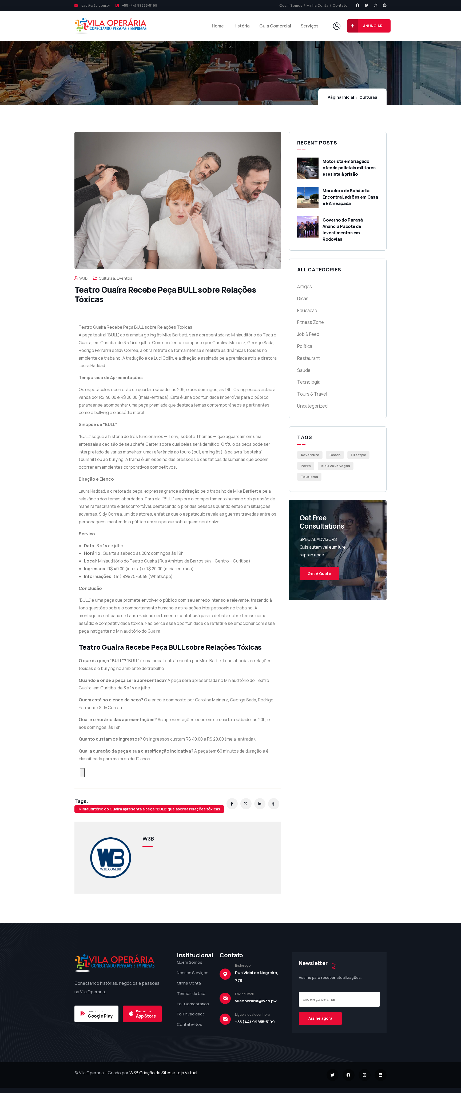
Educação (307, 310)
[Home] (110, 25)
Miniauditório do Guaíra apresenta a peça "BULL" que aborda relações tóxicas (149, 808)
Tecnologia (308, 382)
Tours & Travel (312, 394)
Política (304, 346)
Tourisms (309, 476)
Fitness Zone (310, 322)
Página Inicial (341, 97)
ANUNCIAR (373, 25)
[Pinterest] (385, 5)
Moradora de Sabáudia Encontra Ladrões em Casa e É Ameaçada (350, 197)
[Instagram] (375, 5)
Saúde (304, 370)
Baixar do (95, 1011)
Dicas (302, 298)
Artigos (304, 286)
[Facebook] (357, 5)
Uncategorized (312, 406)
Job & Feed (308, 334)
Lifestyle (358, 454)
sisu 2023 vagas (335, 465)
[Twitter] (366, 5)
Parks (306, 465)
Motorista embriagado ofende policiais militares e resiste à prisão (349, 167)
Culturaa (368, 97)
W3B (83, 278)
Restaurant (308, 358)
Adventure (310, 454)
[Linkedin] (381, 1075)
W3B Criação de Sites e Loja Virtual (163, 1073)
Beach (334, 454)
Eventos (124, 278)
